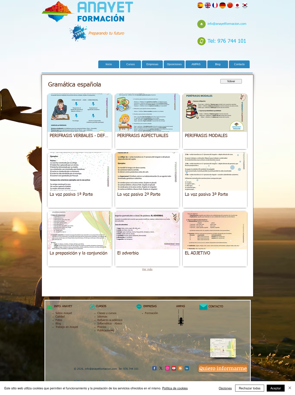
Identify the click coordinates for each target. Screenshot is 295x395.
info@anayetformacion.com (227, 23)
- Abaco (117, 323)
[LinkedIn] (187, 368)
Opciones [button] (225, 388)
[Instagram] (167, 368)
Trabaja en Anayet (67, 327)
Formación (151, 313)
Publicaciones (105, 330)
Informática (104, 323)
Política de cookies (175, 388)
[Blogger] (180, 368)
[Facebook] (154, 368)
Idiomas (102, 316)
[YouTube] (174, 368)
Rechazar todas (249, 388)
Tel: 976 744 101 (227, 41)
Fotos (59, 320)
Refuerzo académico (109, 320)
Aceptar (275, 388)
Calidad (60, 316)
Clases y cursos (106, 313)
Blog (58, 323)
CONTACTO (214, 306)
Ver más (147, 269)
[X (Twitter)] (161, 368)
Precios (101, 327)
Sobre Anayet (64, 313)
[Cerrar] (289, 388)
